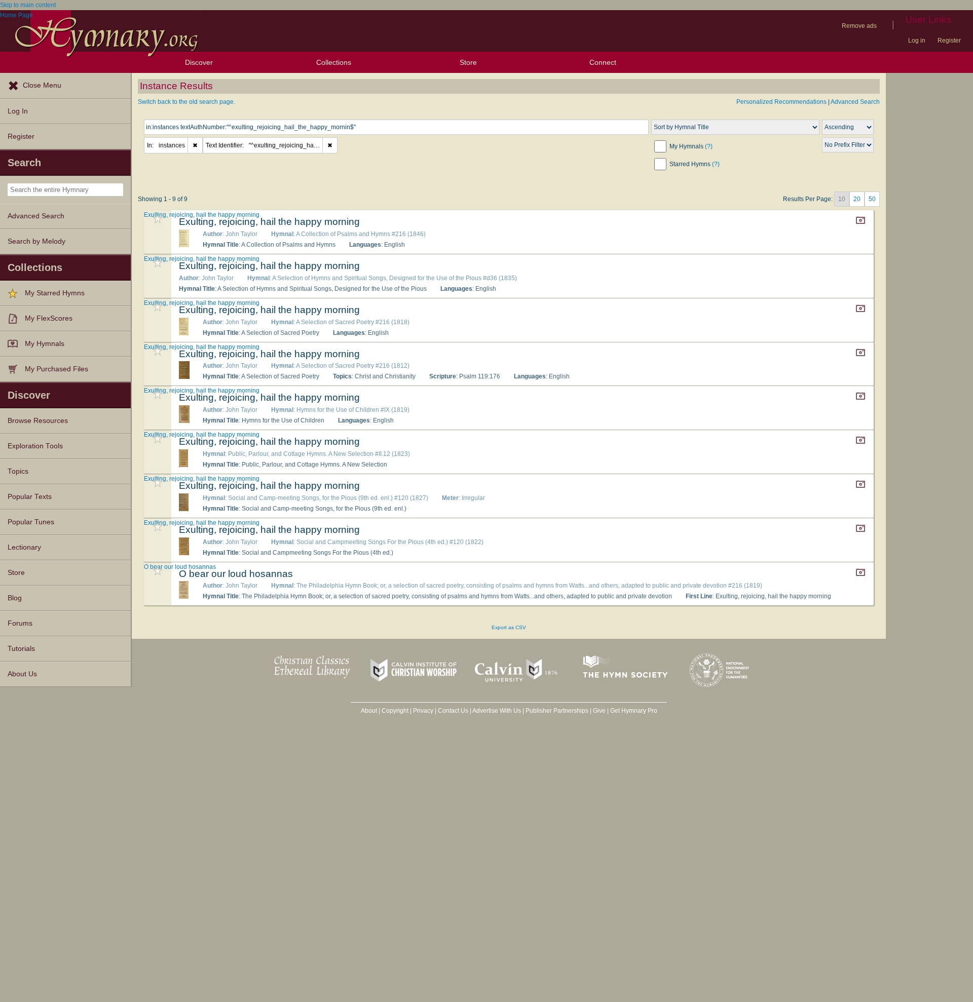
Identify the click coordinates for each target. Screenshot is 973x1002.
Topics (18, 471)
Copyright (395, 710)
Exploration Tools (35, 446)
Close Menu (42, 85)
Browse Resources (38, 421)
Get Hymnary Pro (633, 710)
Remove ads (859, 25)
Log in (916, 40)
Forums (20, 623)
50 (872, 199)
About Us (22, 674)
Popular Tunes (31, 522)
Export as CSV (509, 627)
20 (856, 199)
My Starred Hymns (55, 293)
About (369, 710)
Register (949, 40)
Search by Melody (36, 241)
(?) (709, 146)
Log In (18, 111)
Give (599, 710)
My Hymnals (44, 344)
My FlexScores (48, 318)
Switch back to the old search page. (186, 101)
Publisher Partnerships (557, 710)
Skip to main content (28, 5)
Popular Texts (30, 496)
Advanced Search (36, 216)
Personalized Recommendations (781, 101)
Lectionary (24, 547)
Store (468, 62)
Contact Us (453, 710)
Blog (15, 598)
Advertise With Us (496, 710)
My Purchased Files (56, 369)
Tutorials (21, 648)
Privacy (423, 710)
